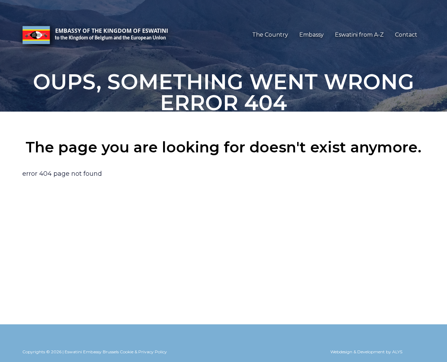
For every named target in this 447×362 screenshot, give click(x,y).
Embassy (311, 34)
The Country (270, 34)
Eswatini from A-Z (359, 34)
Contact (406, 34)
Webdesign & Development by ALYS (366, 351)
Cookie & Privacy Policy (143, 351)
